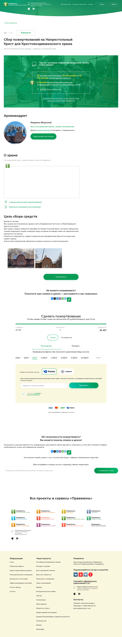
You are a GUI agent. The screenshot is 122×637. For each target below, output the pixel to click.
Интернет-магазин (43, 566)
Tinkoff (66, 371)
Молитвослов (41, 621)
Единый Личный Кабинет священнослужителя (53, 617)
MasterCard (57, 408)
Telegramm (85, 574)
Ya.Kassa (49, 371)
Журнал (39, 587)
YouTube (80, 574)
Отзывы (90, 4)
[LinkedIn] (57, 298)
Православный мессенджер (46, 612)
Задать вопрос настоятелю (43, 136)
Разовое (75, 346)
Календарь (40, 629)
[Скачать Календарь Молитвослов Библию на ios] (30, 8)
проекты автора (44, 130)
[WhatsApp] (63, 298)
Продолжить (83, 385)
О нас (12, 562)
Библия (38, 625)
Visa (50, 408)
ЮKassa (70, 408)
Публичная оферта (17, 566)
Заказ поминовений (43, 583)
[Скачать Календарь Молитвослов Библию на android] (35, 8)
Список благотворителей (50, 89)
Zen (90, 574)
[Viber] (60, 298)
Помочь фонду (15, 587)
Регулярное (46, 346)
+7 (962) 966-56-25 (88, 606)
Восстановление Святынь (45, 570)
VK (75, 574)
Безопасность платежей (19, 579)
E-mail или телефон (26, 380)
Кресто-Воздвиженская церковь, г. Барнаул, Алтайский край (52, 126)
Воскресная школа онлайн (45, 591)
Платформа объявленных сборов (48, 562)
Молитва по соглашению (45, 579)
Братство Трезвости (43, 575)
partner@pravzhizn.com (82, 608)
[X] (55, 298)
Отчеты (12, 591)
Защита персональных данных (21, 570)
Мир (63, 407)
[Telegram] (65, 298)
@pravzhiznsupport (88, 603)
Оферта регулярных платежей (21, 583)
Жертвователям (66, 4)
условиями (37, 393)
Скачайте (78, 581)
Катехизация (41, 600)
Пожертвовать (61, 277)
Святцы (39, 596)
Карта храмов (41, 604)
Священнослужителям (79, 4)
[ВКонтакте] (52, 298)
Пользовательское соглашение (21, 575)
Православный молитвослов (38, 3)
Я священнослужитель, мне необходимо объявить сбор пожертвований (61, 99)
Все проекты (11, 23)
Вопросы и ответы (43, 608)
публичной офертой (33, 394)
